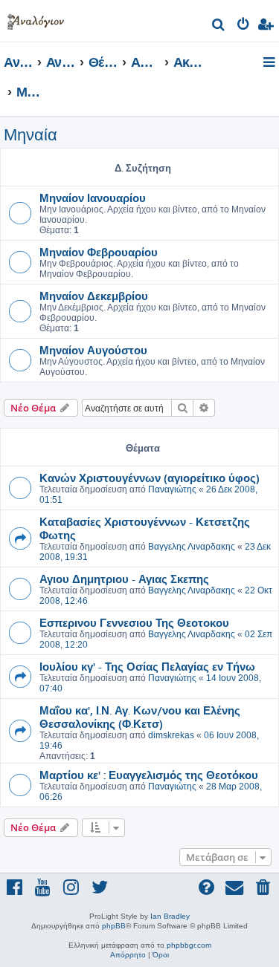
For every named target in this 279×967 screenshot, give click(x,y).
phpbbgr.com (189, 945)
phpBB (114, 926)
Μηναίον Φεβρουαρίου (98, 251)
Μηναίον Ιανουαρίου (92, 197)
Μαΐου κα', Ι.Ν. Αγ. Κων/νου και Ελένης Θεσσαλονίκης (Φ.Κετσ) (139, 716)
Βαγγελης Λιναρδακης (191, 546)
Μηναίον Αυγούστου (93, 349)
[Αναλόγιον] (35, 19)
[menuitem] (219, 26)
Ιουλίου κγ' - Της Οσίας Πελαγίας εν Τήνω (147, 666)
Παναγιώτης (172, 489)
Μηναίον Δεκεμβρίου (93, 295)
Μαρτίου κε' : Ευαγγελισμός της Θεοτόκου (148, 774)
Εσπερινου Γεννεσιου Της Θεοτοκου (134, 622)
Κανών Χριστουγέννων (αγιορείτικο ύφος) (149, 477)
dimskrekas (171, 735)
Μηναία (30, 135)
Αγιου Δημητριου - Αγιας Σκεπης (124, 578)
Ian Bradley (170, 916)
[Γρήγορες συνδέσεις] (270, 63)
